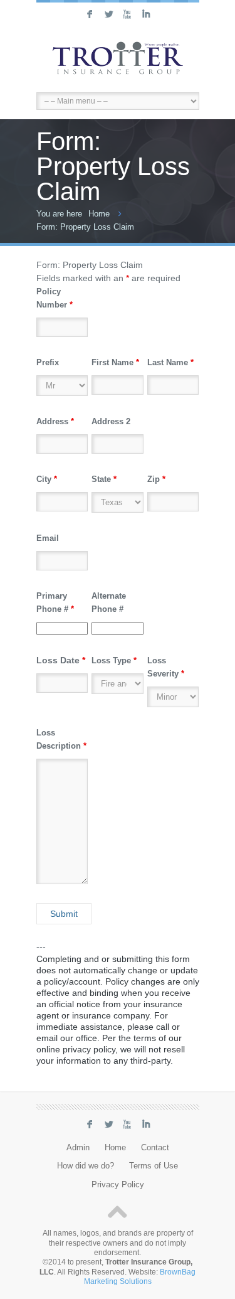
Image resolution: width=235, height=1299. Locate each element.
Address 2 (110, 421)
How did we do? (85, 1166)
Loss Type (114, 660)
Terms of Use (153, 1166)
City (46, 479)
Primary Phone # (55, 602)
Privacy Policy (117, 1184)
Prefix (47, 362)
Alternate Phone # (108, 602)
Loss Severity (165, 667)
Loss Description (61, 739)
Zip (156, 479)
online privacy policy (75, 1049)
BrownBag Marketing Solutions (140, 1277)
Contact (155, 1147)
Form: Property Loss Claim (85, 227)
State (104, 479)
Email (47, 538)
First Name (115, 362)
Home (99, 213)
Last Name (170, 362)
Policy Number (54, 298)
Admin (78, 1147)
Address (55, 421)
